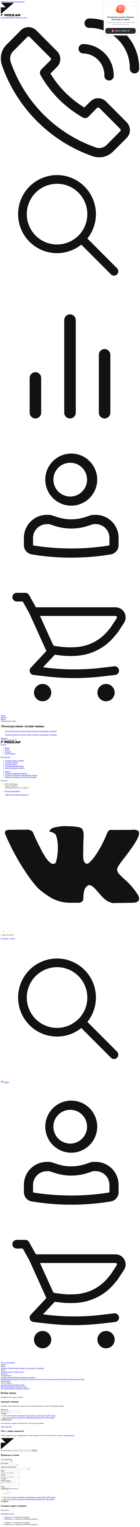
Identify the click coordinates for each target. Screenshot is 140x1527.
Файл (3, 1487)
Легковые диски (6, 1372)
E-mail (3, 1475)
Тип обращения (6, 1459)
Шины (7, 748)
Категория (4, 1463)
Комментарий (5, 1481)
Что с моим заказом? (8, 17)
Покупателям (5, 757)
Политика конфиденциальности (16, 773)
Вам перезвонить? (22, 795)
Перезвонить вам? (18, 2)
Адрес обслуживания (8, 1467)
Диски (7, 750)
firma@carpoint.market (12, 791)
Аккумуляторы (10, 754)
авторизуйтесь (69, 1435)
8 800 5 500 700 (6, 2)
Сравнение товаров (22, 1388)
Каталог (3, 744)
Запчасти (8, 752)
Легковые (8, 731)
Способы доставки (11, 762)
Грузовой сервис (19, 1385)
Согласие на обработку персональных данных (21, 775)
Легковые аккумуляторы (9, 1377)
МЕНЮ (6, 1082)
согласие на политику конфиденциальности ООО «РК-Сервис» (32, 1418)
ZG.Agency (5, 938)
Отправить (5, 1501)
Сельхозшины (43, 731)
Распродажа (16, 731)
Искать (34, 1450)
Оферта (7, 771)
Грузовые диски (18, 1372)
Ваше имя (4, 1409)
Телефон (4, 1413)
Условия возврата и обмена (14, 760)
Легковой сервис (7, 1385)
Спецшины (53, 731)
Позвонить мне (6, 1419)
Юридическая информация (14, 766)
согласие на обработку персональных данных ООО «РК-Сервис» (33, 1415)
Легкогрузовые (26, 731)
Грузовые (35, 731)
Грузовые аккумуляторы (26, 1377)
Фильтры (4, 738)
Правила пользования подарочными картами (20, 777)
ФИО (3, 1471)
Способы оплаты (11, 764)
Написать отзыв (21, 17)
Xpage (13, 938)
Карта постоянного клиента (14, 768)
